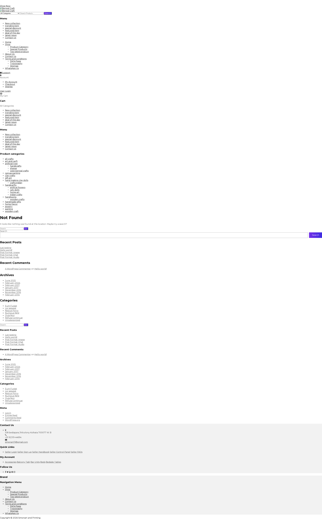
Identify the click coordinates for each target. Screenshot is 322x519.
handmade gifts (13, 202)
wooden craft (11, 211)
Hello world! (6, 250)
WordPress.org (12, 420)
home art (14, 192)
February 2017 (12, 285)
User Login (5, 91)
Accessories (10, 462)
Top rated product (19, 51)
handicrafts (15, 166)
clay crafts (10, 175)
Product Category (19, 47)
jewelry (8, 206)
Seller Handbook (40, 452)
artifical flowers (17, 187)
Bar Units (35, 462)
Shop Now (5, 6)
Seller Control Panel (60, 452)
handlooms (10, 197)
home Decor (11, 204)
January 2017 (11, 287)
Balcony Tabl (23, 462)
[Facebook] (5, 472)
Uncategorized (12, 320)
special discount (13, 28)
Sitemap (14, 66)
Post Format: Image (10, 252)
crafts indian (16, 183)
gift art (8, 178)
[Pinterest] (12, 472)
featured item (12, 30)
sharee (13, 168)
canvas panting (12, 173)
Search (3, 231)
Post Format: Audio (9, 257)
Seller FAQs (76, 452)
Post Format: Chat (9, 255)
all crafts (9, 159)
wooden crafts (17, 199)
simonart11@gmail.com (16, 442)
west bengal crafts (19, 171)
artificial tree (11, 163)
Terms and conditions (16, 59)
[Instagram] (14, 472)
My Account (11, 82)
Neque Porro (11, 310)
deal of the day (12, 33)
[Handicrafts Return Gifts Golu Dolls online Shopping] (7, 8)
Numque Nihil (12, 313)
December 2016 (13, 290)
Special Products (18, 49)
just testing (5, 248)
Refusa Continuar (14, 318)
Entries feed (11, 415)
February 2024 (12, 283)
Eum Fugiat (11, 306)
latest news (10, 35)
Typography (16, 63)
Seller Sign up (24, 452)
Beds (42, 462)
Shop (7, 44)
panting (9, 209)
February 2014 (12, 295)
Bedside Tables (53, 462)
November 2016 (13, 292)
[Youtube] (10, 472)
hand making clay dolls (16, 180)
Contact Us (10, 38)
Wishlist (9, 86)
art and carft (11, 161)
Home (8, 42)
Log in (8, 413)
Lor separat (10, 308)
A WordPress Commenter (18, 269)
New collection (12, 23)
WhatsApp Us (12, 68)
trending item (12, 26)
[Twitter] (8, 472)
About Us (9, 54)
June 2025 (10, 280)
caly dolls (14, 190)
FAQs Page (15, 61)
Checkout (10, 84)
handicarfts (10, 185)
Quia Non (10, 315)
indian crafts (16, 194)
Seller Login (11, 452)
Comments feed (13, 418)
